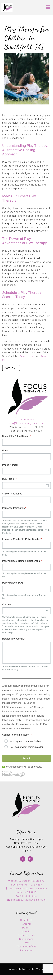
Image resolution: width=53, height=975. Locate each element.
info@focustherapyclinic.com (26, 423)
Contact (11, 367)
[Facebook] (22, 859)
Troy (26, 943)
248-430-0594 (26, 419)
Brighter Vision (35, 969)
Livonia (26, 931)
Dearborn (26, 924)
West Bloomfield (26, 946)
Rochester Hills (26, 935)
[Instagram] (30, 859)
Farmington (26, 950)
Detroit (26, 927)
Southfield (26, 920)
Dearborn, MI (27, 356)
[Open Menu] (48, 7)
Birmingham (26, 939)
